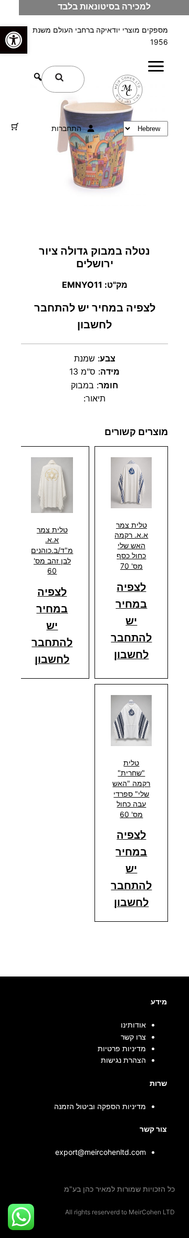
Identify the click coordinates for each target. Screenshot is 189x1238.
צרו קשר (133, 1036)
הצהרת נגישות (123, 1059)
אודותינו (133, 1024)
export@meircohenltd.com (100, 1152)
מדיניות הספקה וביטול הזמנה (100, 1106)
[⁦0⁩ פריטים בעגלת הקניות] (15, 126)
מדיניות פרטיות (122, 1048)
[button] (13, 40)
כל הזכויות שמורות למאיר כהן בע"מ (119, 1188)
